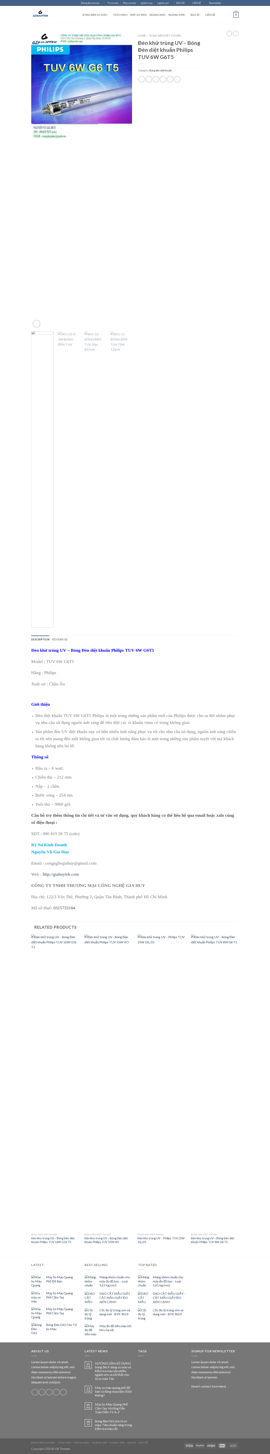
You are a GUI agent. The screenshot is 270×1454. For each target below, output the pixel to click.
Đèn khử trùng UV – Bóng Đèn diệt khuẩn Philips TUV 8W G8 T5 (212, 1240)
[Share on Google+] (170, 79)
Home (142, 35)
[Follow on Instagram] (229, 3)
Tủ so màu (113, 3)
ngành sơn (163, 3)
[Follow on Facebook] (225, 3)
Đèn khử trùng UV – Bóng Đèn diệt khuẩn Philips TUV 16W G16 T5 (53, 1240)
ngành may (147, 3)
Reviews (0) (59, 639)
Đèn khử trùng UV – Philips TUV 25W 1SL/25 (161, 1240)
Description (40, 639)
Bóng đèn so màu (90, 3)
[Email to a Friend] (156, 79)
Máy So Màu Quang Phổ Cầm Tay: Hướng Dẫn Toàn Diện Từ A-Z (111, 1408)
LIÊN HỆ (196, 3)
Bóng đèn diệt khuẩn (165, 35)
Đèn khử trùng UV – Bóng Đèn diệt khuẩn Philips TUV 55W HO (106, 1240)
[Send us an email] (237, 3)
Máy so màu (129, 3)
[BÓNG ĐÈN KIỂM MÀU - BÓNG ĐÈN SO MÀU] (51, 15)
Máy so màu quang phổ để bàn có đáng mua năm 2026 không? (113, 1391)
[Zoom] (36, 324)
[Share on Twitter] (148, 79)
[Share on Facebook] (141, 79)
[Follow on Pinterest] (63, 1392)
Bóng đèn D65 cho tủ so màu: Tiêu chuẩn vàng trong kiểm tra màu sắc (113, 1424)
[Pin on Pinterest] (163, 79)
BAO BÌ (180, 3)
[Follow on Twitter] (233, 3)
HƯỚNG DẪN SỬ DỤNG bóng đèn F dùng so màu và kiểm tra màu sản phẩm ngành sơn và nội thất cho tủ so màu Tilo (113, 1370)
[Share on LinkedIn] (177, 79)
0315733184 (64, 907)
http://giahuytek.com (61, 874)
